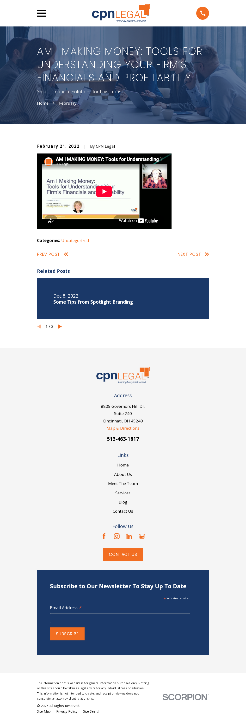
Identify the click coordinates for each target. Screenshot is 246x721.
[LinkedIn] (129, 536)
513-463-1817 (123, 438)
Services (122, 493)
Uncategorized (75, 240)
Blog (123, 502)
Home (123, 465)
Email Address (66, 608)
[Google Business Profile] (142, 536)
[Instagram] (117, 536)
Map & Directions (122, 428)
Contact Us (123, 511)
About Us (123, 474)
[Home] (121, 13)
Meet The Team (123, 483)
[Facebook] (104, 536)
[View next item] (60, 326)
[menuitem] (44, 711)
